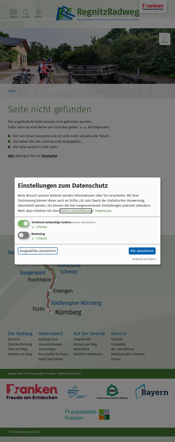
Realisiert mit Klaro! (144, 259)
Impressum (103, 211)
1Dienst (39, 227)
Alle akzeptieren (142, 251)
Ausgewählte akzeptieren (38, 251)
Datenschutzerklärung (76, 211)
